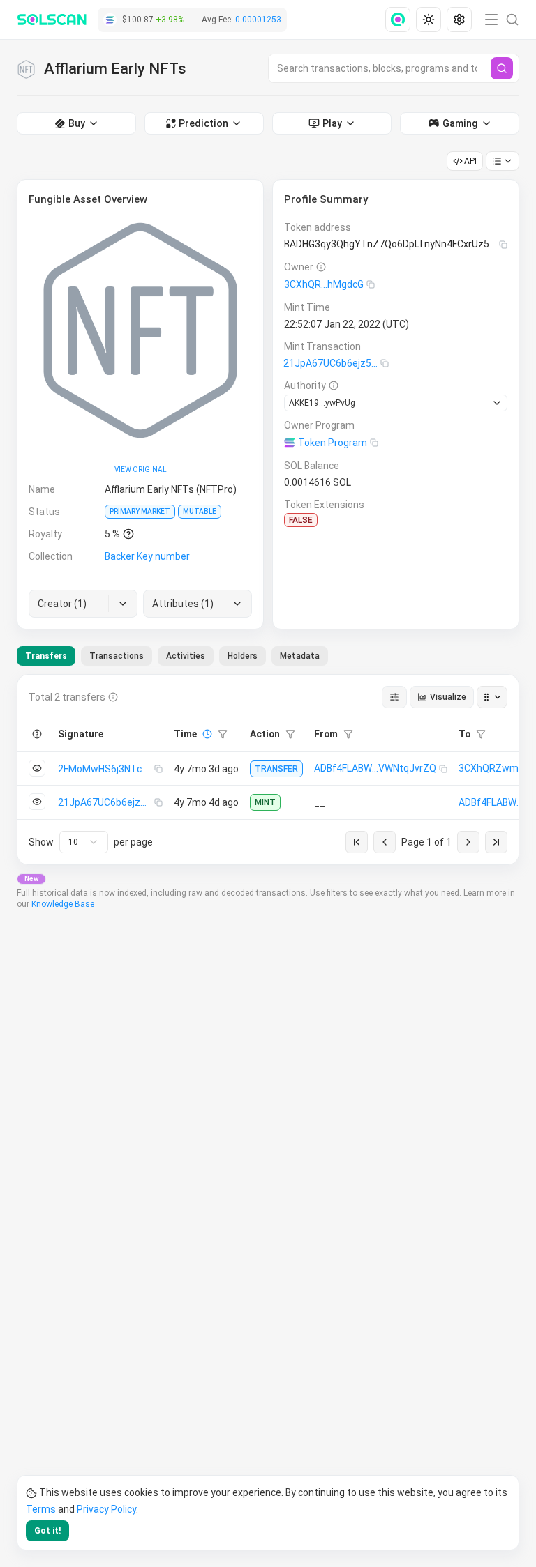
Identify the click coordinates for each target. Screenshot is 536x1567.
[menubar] (429, 19)
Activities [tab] (185, 656)
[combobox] (83, 842)
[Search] (502, 68)
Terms (41, 1509)
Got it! (47, 1531)
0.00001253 (258, 19)
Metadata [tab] (300, 656)
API (470, 161)
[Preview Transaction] (37, 768)
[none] (400, 19)
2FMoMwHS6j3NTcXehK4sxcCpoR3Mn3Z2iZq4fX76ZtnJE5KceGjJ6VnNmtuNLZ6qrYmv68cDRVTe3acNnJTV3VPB (106, 768)
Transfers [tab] (46, 656)
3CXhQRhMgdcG (324, 284)
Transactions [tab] (116, 656)
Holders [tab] (243, 656)
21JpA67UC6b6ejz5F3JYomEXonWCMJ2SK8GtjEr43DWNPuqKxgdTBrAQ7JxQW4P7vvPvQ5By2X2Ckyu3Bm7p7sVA (331, 363)
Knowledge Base (62, 904)
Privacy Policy (106, 1509)
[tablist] (172, 656)
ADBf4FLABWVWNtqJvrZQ (375, 768)
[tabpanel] (268, 769)
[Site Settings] (459, 19)
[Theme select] (428, 19)
